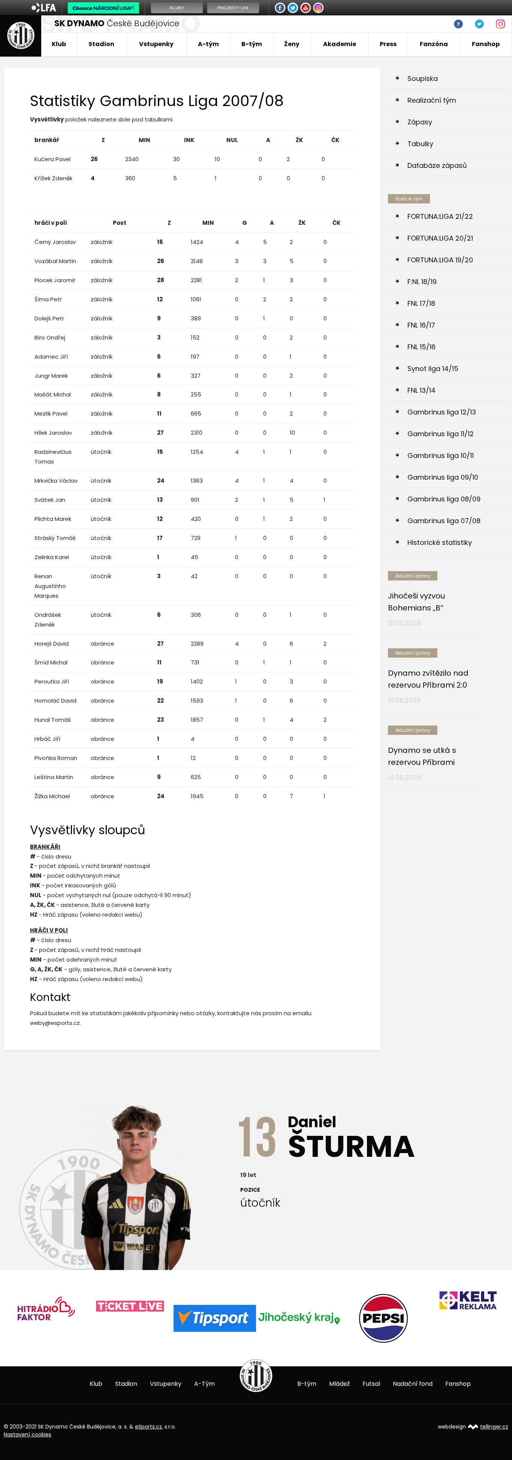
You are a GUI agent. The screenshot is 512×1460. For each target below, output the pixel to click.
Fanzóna (434, 44)
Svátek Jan (49, 500)
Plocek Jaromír (54, 280)
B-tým (251, 44)
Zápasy (419, 122)
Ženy (291, 44)
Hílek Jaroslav (53, 433)
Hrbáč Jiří (47, 739)
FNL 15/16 (421, 347)
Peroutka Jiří (51, 681)
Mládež (339, 1383)
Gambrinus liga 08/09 (444, 499)
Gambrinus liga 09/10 (442, 477)
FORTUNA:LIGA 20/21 (440, 238)
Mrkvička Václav (56, 481)
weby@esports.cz (55, 1023)
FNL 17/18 (421, 303)
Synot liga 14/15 (432, 368)
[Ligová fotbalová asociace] (43, 10)
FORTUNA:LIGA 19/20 (440, 260)
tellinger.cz (494, 1426)
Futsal (371, 1383)
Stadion (101, 44)
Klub (59, 44)
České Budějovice (117, 23)
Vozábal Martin (55, 261)
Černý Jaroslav (55, 242)
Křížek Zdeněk (53, 178)
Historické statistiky (439, 542)
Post (119, 223)
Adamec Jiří (51, 357)
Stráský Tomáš (55, 538)
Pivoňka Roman (55, 758)
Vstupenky (156, 44)
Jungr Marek (51, 376)
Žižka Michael (52, 796)
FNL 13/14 (421, 390)
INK (189, 140)
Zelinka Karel (51, 557)
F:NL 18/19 (422, 281)
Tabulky (420, 143)
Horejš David (51, 644)
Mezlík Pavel (50, 413)
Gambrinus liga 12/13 (441, 412)
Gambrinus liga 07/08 (444, 520)
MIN (144, 140)
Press (388, 44)
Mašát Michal (52, 394)
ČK (335, 140)
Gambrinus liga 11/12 (440, 433)
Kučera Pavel (52, 159)
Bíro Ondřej (49, 337)
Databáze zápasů (437, 165)
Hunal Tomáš (52, 720)
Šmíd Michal (50, 662)
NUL (232, 140)
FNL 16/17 (421, 325)
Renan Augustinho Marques (50, 586)
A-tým (208, 44)
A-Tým (204, 1383)
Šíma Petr (48, 299)
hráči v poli (50, 223)
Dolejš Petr (49, 318)
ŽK (299, 140)
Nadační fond (413, 1383)
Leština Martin (53, 777)
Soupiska (422, 78)
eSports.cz (148, 1426)
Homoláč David (55, 701)
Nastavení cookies (27, 1434)
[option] (46, 1306)
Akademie (339, 44)
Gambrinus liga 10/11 (440, 455)
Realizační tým (431, 100)
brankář (46, 140)
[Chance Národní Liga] (103, 9)
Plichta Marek (52, 519)
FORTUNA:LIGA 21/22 (440, 216)
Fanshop (486, 44)
